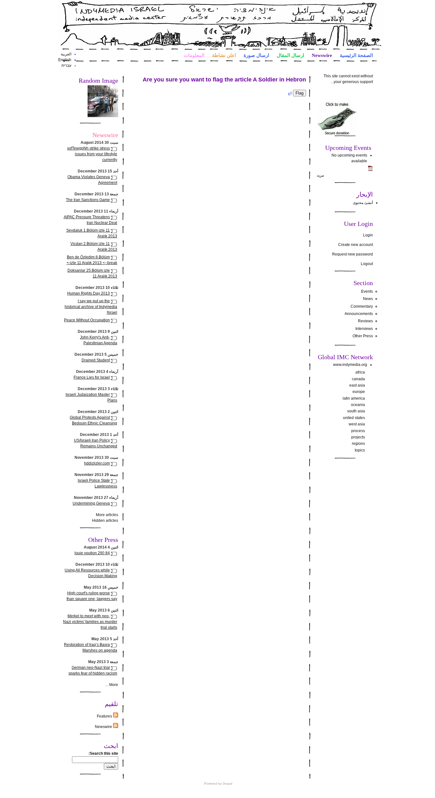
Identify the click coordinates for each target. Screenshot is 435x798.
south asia (356, 411)
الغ (290, 93)
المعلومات (194, 55)
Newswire (322, 55)
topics (360, 450)
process (358, 431)
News (368, 299)
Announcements (359, 314)
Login (368, 235)
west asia (357, 424)
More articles (107, 515)
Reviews (365, 321)
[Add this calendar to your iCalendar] (370, 169)
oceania (358, 404)
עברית (66, 65)
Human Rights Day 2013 (88, 293)
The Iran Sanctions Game (88, 200)
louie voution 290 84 (92, 553)
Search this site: (103, 753)
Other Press (363, 336)
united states (354, 418)
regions (358, 443)
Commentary (362, 306)
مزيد (320, 175)
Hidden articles (105, 520)
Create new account (355, 244)
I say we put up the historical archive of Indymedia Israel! (91, 307)
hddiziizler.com (97, 463)
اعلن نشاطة (224, 55)
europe (359, 391)
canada (358, 379)
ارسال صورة (256, 55)
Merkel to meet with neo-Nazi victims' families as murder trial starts (90, 622)
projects (358, 437)
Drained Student (96, 360)
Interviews (364, 328)
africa (360, 372)
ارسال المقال (290, 55)
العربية (66, 54)
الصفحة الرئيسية (356, 55)
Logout (367, 264)
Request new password (352, 254)
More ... (111, 684)
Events (367, 291)
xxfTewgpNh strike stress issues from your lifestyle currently (92, 154)
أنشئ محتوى (363, 202)
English (64, 60)
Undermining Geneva (91, 503)
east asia (357, 385)
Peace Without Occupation (87, 320)
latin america (354, 398)
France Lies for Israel (92, 377)
